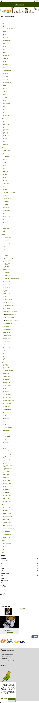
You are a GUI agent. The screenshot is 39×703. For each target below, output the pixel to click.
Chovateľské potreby (6, 55)
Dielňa (3, 22)
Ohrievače (5, 145)
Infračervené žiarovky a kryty (8, 502)
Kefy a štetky (5, 138)
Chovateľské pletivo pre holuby (8, 400)
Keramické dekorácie (7, 534)
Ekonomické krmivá (7, 404)
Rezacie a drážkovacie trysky (7, 219)
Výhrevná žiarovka (7, 303)
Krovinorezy (5, 169)
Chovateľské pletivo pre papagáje (8, 355)
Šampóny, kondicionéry (8, 453)
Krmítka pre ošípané (6, 499)
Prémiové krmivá (7, 407)
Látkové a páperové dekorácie (9, 528)
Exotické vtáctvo (5, 306)
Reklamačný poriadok (5, 658)
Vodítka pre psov (6, 430)
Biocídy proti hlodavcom (7, 513)
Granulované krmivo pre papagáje (9, 317)
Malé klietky (6, 350)
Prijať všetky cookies (12, 698)
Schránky (4, 100)
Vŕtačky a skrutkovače (6, 150)
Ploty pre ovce (5, 510)
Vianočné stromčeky (6, 519)
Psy (2, 401)
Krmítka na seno (6, 505)
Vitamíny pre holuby (6, 398)
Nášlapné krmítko (7, 260)
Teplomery (5, 97)
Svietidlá (4, 162)
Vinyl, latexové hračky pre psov (9, 445)
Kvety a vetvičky (6, 536)
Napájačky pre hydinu (6, 269)
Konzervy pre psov (6, 418)
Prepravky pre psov (6, 474)
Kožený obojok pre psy (8, 436)
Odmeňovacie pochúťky (8, 427)
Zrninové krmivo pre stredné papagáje (11, 314)
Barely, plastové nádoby (7, 53)
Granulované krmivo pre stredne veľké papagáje (13, 320)
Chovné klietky (6, 492)
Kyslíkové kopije (6, 221)
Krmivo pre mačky (6, 413)
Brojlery (4, 230)
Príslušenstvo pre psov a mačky (8, 465)
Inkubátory (6, 290)
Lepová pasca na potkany (7, 516)
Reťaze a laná (5, 133)
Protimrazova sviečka (10, 629)
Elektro (3, 147)
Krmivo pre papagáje (6, 308)
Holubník (4, 388)
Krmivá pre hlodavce (6, 480)
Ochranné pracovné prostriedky (8, 28)
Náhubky (5, 441)
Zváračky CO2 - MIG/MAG (7, 198)
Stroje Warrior (6, 201)
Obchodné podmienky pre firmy (7, 654)
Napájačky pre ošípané (7, 501)
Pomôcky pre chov (7, 287)
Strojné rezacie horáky (7, 222)
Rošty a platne (5, 144)
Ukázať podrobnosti (4, 698)
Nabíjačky (5, 165)
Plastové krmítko (7, 263)
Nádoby (4, 94)
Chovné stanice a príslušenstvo (8, 380)
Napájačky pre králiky (6, 368)
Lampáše (4, 109)
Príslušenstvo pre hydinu (7, 281)
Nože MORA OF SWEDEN (7, 117)
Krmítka (4, 361)
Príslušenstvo (5, 215)
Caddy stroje (6, 200)
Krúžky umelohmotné (7, 329)
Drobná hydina (7, 255)
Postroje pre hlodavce (6, 484)
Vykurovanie (4, 136)
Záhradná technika (5, 166)
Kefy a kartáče (5, 37)
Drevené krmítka (7, 394)
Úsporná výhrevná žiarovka (8, 305)
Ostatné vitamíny (7, 297)
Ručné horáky (5, 213)
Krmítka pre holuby (6, 392)
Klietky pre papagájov (6, 347)
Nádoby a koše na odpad (7, 102)
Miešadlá (4, 130)
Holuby (3, 386)
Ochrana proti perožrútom (8, 299)
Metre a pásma (5, 126)
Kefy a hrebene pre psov (7, 463)
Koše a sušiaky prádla (6, 111)
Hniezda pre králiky (6, 377)
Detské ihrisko (5, 546)
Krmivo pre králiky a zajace (8, 242)
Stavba (3, 118)
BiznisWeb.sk (36, 701)
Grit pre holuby (5, 389)
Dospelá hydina (7, 257)
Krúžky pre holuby (6, 391)
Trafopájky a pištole (6, 156)
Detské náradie (5, 542)
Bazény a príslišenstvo (7, 103)
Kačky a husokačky (6, 233)
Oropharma (6, 343)
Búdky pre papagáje (6, 352)
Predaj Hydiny (4, 227)
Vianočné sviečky (6, 539)
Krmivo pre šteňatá (6, 412)
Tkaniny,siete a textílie (7, 70)
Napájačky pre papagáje (7, 332)
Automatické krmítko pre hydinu (8, 252)
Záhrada (3, 47)
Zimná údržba (5, 91)
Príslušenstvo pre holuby (7, 397)
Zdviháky (4, 34)
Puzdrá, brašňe (5, 46)
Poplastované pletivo (7, 385)
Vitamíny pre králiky (6, 376)
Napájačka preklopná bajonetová (9, 270)
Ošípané (5, 246)
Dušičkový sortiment (6, 112)
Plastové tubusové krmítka (8, 254)
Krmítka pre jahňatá (6, 507)
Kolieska (4, 44)
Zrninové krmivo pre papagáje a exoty (10, 311)
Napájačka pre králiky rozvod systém (10, 371)
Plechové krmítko (7, 267)
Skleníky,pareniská (6, 77)
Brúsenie (4, 25)
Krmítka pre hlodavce (6, 481)
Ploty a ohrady (5, 64)
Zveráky (4, 31)
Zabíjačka (4, 114)
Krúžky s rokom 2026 (7, 326)
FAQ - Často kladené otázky (6, 661)
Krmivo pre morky (7, 243)
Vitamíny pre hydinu (6, 293)
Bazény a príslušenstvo (7, 543)
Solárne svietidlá (6, 76)
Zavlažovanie (5, 50)
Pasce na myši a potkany (6, 511)
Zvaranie (4, 26)
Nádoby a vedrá (5, 132)
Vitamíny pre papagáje (7, 338)
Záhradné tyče (5, 52)
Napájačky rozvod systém (8, 335)
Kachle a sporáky (6, 139)
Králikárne (5, 364)
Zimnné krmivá (5, 359)
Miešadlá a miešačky (6, 154)
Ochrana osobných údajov (6, 656)
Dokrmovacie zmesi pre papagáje (9, 309)
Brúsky (4, 153)
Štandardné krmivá (7, 406)
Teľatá (5, 249)
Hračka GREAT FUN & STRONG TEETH (10, 447)
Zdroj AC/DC (6, 197)
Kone (5, 248)
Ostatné (4, 32)
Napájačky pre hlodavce (7, 483)
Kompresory (5, 159)
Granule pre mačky (7, 415)
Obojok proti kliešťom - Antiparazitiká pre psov (10, 448)
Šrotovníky (6, 291)
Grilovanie (5, 65)
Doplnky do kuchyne (6, 115)
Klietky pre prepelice (6, 489)
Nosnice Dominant (6, 228)
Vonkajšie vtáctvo (5, 358)
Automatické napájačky (8, 459)
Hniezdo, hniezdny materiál (7, 346)
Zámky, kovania (5, 127)
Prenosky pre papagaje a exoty (8, 353)
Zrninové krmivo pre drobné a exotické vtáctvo (12, 312)
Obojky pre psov (6, 435)
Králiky (3, 362)
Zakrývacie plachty (6, 56)
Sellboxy (3, 551)
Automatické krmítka (7, 460)
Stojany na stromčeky (7, 522)
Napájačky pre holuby (6, 395)
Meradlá (4, 41)
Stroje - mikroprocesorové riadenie (9, 203)
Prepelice (3, 487)
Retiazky (5, 439)
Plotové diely (6, 469)
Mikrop (5, 294)
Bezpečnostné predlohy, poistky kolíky (9, 216)
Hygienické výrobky (7, 456)
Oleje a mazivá (5, 178)
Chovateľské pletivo (6, 382)
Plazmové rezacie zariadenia (8, 209)
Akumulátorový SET (6, 151)
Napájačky (5, 508)
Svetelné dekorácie (7, 530)
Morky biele (5, 231)
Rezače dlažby (5, 121)
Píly (4, 157)
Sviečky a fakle (5, 108)
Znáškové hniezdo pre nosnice (9, 285)
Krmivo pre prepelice (7, 245)
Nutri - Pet (6, 421)
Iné (4, 429)
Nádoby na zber (5, 73)
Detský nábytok (5, 545)
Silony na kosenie (6, 79)
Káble (4, 163)
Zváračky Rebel (5, 206)
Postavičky (6, 533)
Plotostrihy (5, 180)
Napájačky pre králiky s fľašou (9, 370)
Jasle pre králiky (6, 365)
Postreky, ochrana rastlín (7, 82)
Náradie (4, 23)
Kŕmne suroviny (6, 251)
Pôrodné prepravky (6, 498)
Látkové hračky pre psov (8, 444)
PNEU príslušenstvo (6, 40)
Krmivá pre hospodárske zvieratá (8, 236)
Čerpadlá (4, 175)
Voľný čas (3, 181)
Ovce (3, 504)
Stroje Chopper (6, 204)
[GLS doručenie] (19, 641)
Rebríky (4, 85)
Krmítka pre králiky (6, 367)
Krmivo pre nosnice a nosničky (9, 239)
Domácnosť (5, 88)
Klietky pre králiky (6, 379)
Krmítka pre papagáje (6, 331)
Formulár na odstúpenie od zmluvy (8, 660)
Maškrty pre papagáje (6, 337)
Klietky (4, 486)
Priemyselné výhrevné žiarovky (8, 300)
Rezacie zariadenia (6, 207)
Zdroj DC (5, 195)
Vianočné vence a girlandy (7, 525)
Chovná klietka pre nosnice (8, 288)
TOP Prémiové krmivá (7, 409)
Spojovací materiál (6, 129)
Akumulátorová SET (6, 171)
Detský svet (4, 540)
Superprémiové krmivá (8, 410)
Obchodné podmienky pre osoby (7, 652)
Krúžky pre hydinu (7, 282)
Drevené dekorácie (7, 531)
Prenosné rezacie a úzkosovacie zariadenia (10, 218)
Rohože (4, 106)
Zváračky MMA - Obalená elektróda (9, 192)
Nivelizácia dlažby (6, 135)
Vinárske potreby (6, 58)
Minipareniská (5, 74)
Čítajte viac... (10, 632)
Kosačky (4, 177)
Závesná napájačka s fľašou (8, 276)
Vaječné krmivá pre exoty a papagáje (10, 323)
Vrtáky (4, 29)
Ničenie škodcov (6, 93)
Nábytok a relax (5, 71)
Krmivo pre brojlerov (7, 237)
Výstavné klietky (7, 490)
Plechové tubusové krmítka (8, 258)
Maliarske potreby (6, 124)
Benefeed (5, 296)
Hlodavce (4, 475)
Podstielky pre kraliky (6, 374)
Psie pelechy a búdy (6, 472)
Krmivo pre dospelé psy (7, 403)
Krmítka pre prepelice (6, 493)
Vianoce (4, 105)
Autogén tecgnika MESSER (6, 210)
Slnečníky (5, 189)
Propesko (5, 424)
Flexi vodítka (6, 433)
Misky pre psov (6, 462)
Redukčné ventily (6, 212)
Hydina (3, 234)
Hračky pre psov (6, 442)
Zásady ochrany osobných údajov (6, 696)
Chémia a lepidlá (6, 38)
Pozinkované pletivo (7, 383)
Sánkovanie (5, 548)
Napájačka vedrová (7, 275)
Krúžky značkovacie (7, 328)
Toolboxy (4, 35)
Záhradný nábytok (6, 183)
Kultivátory (5, 174)
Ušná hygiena (6, 451)
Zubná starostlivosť (7, 454)
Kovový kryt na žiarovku (8, 302)
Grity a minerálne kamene (8, 344)
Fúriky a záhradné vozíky (7, 68)
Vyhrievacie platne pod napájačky (9, 279)
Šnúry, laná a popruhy (6, 99)
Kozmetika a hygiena (6, 450)
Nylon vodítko (6, 432)
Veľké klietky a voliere (7, 349)
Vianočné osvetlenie (6, 537)
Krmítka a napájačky (6, 457)
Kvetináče (5, 61)
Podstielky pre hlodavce (7, 478)
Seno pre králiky (6, 373)
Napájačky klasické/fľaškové (8, 334)
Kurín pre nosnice (7, 284)
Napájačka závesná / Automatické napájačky (11, 278)
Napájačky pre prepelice (7, 495)
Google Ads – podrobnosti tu (7, 690)
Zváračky (4, 160)
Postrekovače (5, 59)
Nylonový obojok (7, 438)
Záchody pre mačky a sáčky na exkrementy (11, 466)
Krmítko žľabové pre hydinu (7, 261)
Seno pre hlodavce (6, 477)
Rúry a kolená (5, 142)
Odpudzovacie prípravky (8, 468)
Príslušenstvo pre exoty (7, 356)
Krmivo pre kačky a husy (8, 240)
